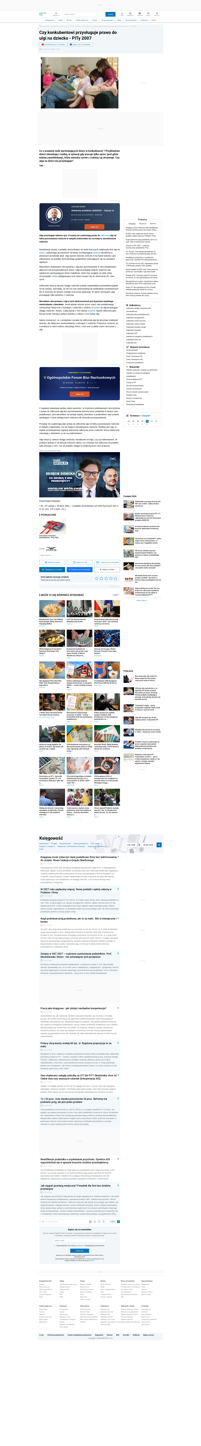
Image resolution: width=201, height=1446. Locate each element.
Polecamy (128, 670)
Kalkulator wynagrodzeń (135, 318)
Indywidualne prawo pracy (68, 1284)
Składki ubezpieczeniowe (129, 1314)
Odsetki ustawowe (127, 1319)
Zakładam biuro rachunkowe (130, 1284)
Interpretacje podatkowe (135, 404)
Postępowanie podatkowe (136, 353)
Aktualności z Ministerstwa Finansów (71, 846)
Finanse (144, 1289)
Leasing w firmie (105, 1294)
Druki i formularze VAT (134, 359)
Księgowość (49, 20)
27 (142, 421)
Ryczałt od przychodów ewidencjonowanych (135, 387)
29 (152, 421)
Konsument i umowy (86, 1289)
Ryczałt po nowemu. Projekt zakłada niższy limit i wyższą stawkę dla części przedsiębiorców (142, 294)
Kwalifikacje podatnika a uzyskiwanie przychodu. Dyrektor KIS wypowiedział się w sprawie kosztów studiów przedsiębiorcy (142, 259)
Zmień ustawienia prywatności (79, 1335)
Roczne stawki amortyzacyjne (137, 392)
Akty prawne (84, 1306)
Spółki (102, 1287)
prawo (97, 307)
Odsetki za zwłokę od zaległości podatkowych (138, 374)
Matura (62, 1322)
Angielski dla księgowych (97, 846)
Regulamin (99, 1335)
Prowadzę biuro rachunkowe (130, 1287)
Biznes (69, 20)
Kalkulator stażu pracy (107, 1319)
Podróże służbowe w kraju (129, 1309)
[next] (118, 1221)
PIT (69, 26)
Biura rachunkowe (127, 1281)
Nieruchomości (131, 20)
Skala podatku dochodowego (130, 1322)
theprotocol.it (145, 1322)
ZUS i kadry (95, 843)
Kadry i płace (43, 1319)
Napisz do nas (81, 562)
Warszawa (92, 383)
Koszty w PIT (131, 382)
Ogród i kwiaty (146, 1294)
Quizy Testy (130, 401)
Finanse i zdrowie (106, 1297)
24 (129, 421)
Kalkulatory (134, 305)
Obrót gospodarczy (81, 843)
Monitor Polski (84, 1312)
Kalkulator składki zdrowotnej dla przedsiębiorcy (138, 309)
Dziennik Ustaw (85, 1309)
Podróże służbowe (127, 1317)
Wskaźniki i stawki (128, 1306)
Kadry (60, 20)
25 (133, 421)
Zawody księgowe (45, 1294)
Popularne (132, 223)
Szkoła (62, 1312)
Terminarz (135, 415)
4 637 (112, 1221)
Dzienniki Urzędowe (86, 1314)
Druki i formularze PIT (134, 356)
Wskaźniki (134, 366)
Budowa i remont (147, 1292)
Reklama (136, 1335)
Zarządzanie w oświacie (67, 1319)
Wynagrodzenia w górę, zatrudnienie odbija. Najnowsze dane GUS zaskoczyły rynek (142, 282)
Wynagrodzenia (65, 1287)
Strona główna (44, 26)
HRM (61, 1297)
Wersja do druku (54, 562)
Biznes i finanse (105, 1284)
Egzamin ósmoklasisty (67, 1324)
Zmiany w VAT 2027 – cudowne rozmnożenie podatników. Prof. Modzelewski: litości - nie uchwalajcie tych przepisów (141, 247)
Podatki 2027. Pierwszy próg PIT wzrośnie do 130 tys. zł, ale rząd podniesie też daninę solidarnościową (142, 277)
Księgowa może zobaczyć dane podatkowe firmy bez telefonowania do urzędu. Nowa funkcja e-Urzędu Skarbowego (142, 229)
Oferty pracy (145, 1324)
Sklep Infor (83, 1297)
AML (122, 1297)
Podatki (63, 26)
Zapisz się (94, 227)
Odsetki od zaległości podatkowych (139, 336)
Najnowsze (142, 223)
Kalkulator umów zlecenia (136, 321)
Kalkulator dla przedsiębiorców (137, 314)
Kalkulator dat (131, 343)
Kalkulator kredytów (133, 330)
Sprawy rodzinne (85, 1284)
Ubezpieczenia (64, 1289)
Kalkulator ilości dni (133, 340)
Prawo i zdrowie (85, 1299)
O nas (41, 1335)
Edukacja (144, 20)
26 (138, 421)
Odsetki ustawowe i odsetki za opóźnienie (141, 370)
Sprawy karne (84, 1287)
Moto (119, 20)
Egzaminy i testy (65, 1317)
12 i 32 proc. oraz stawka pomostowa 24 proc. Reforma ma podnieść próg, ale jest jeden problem (141, 253)
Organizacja (43, 1309)
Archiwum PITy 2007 (83, 26)
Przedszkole (64, 1309)
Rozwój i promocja (45, 1317)
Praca (82, 1294)
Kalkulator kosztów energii (136, 327)
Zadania (42, 1314)
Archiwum (144, 1312)
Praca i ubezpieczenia (107, 1289)
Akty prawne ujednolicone (88, 1319)
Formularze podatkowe (134, 363)
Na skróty (144, 1306)
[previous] (90, 1221)
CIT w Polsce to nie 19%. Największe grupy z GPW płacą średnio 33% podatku (142, 265)
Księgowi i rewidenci (47, 846)
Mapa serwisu (148, 1335)
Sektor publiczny (82, 20)
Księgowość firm (45, 1281)
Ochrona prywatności (55, 1335)
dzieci (41, 253)
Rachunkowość (132, 350)
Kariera (109, 1335)
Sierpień (146, 415)
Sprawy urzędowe (86, 1292)
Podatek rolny (131, 395)
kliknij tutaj (91, 1260)
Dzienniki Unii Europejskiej (88, 1317)
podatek (96, 253)
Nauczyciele (64, 1314)
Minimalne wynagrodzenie (129, 1312)
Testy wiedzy (64, 1327)
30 (156, 421)
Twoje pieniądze (107, 20)
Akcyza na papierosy (134, 398)
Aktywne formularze (139, 347)
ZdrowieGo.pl (145, 1309)
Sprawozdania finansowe (129, 1294)
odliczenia (105, 235)
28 (147, 421)
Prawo (94, 20)
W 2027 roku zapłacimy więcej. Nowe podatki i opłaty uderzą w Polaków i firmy (141, 235)
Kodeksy (83, 1322)
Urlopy (62, 1292)
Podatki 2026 (130, 496)
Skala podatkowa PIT (134, 379)
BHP (61, 1294)
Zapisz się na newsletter (110, 562)
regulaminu (80, 1245)
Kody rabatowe (146, 1314)
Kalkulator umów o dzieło (135, 324)
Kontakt (126, 1335)
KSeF (154, 20)
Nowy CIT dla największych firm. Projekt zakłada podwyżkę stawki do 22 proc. (141, 288)
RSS (117, 1335)
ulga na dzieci (45, 555)
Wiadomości (44, 843)
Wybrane (153, 223)
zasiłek (54, 276)
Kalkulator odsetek (106, 1317)
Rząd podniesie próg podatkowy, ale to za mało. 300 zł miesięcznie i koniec (141, 241)
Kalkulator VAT (131, 333)
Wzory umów (145, 1317)
